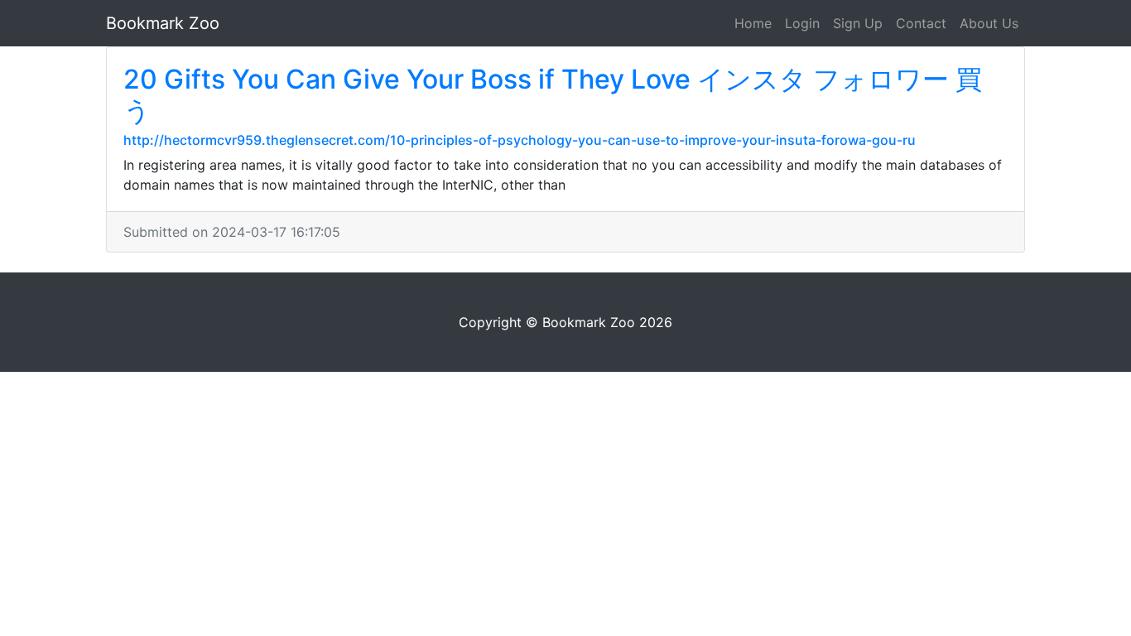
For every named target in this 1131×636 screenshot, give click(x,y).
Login (802, 23)
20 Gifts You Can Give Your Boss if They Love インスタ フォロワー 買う (552, 95)
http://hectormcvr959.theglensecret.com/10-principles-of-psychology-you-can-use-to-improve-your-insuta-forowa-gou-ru (519, 140)
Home (753, 23)
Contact (921, 23)
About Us (989, 23)
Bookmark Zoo (162, 23)
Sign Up (858, 23)
